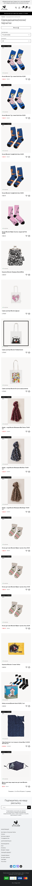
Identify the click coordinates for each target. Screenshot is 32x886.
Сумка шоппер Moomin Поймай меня (12, 349)
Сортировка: (4, 32)
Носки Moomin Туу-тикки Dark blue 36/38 (13, 115)
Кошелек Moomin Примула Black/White (13, 272)
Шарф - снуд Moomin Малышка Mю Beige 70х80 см (15, 508)
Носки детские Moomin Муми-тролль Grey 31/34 (16, 548)
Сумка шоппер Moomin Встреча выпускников (15, 388)
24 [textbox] (3, 41)
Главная (3, 16)
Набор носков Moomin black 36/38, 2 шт (13, 703)
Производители (5, 843)
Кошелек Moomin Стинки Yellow (11, 664)
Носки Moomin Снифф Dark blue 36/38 (13, 193)
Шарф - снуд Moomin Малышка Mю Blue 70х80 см (15, 468)
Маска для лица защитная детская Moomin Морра (14, 783)
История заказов (5, 857)
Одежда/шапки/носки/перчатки (13, 16)
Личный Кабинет (5, 855)
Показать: (3, 38)
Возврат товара (5, 850)
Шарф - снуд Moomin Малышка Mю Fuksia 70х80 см (16, 428)
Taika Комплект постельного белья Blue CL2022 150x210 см (16, 742)
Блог (2, 845)
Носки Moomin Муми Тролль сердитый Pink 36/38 (14, 232)
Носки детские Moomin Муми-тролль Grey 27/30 (16, 586)
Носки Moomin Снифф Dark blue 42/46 (13, 154)
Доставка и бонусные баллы (8, 832)
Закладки (3, 859)
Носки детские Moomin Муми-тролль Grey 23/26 (16, 625)
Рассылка (3, 861)
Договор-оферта (5, 836)
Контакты (3, 847)
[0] (23, 8)
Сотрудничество (5, 838)
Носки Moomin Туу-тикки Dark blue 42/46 (14, 76)
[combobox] (16, 34)
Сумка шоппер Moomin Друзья (10, 310)
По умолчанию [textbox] (6, 34)
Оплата (3, 834)
